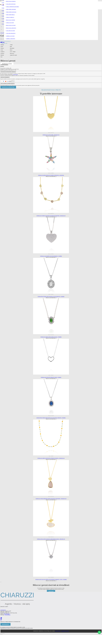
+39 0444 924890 (6, 613)
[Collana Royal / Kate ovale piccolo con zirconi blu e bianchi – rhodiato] (51, 414)
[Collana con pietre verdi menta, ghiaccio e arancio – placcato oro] (51, 455)
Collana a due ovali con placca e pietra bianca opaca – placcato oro (51, 539)
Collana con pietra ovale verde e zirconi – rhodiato (51, 336)
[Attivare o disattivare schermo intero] (1, 633)
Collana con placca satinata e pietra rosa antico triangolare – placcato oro (51, 498)
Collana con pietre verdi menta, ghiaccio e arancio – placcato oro (51, 458)
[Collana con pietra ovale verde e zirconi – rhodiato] (51, 333)
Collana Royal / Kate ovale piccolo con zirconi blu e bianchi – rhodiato (51, 417)
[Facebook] (1, 618)
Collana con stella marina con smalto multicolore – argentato (51, 175)
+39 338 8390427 (7, 614)
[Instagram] (1, 619)
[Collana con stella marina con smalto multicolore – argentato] (51, 172)
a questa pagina (15, 74)
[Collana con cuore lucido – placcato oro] (51, 131)
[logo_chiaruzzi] (17, 604)
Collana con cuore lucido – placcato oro (51, 134)
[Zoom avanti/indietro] (0, 633)
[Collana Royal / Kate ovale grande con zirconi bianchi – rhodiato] (51, 293)
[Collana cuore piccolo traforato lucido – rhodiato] (51, 374)
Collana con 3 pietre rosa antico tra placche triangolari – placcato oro (51, 215)
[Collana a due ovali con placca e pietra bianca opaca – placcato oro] (51, 535)
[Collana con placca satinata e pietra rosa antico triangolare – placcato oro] (51, 495)
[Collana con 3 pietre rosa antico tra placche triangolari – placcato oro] (51, 212)
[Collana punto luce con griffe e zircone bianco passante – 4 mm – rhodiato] (51, 576)
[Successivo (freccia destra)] (1, 634)
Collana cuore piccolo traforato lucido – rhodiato (51, 377)
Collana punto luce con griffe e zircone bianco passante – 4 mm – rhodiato (51, 579)
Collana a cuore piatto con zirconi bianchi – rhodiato (51, 256)
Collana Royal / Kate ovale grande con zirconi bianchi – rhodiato (51, 296)
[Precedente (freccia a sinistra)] (0, 634)
